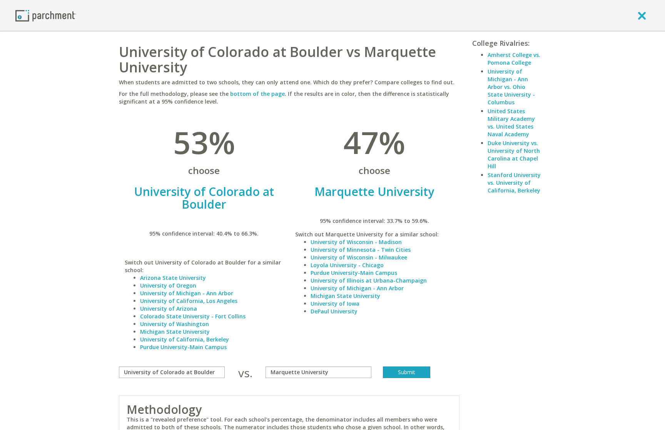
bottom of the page (257, 93)
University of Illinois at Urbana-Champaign (369, 280)
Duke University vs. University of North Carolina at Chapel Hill (514, 154)
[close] (642, 15)
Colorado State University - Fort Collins (193, 316)
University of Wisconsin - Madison (356, 242)
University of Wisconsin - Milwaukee (359, 257)
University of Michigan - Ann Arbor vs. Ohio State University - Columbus (511, 87)
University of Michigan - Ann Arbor (186, 293)
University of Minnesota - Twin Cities (361, 249)
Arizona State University (173, 277)
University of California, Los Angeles (188, 301)
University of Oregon (168, 285)
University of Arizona (168, 308)
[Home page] (45, 15)
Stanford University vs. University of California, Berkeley (514, 182)
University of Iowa (335, 303)
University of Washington (174, 324)
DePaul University (334, 311)
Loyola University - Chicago (347, 265)
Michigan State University (175, 331)
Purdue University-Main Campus (183, 347)
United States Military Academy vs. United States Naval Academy (511, 122)
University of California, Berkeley (184, 339)
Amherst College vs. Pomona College (514, 58)
